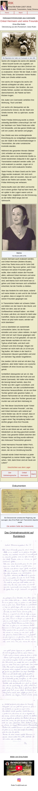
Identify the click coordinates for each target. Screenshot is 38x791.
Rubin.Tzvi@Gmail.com (19, 785)
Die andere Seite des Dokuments (20, 526)
